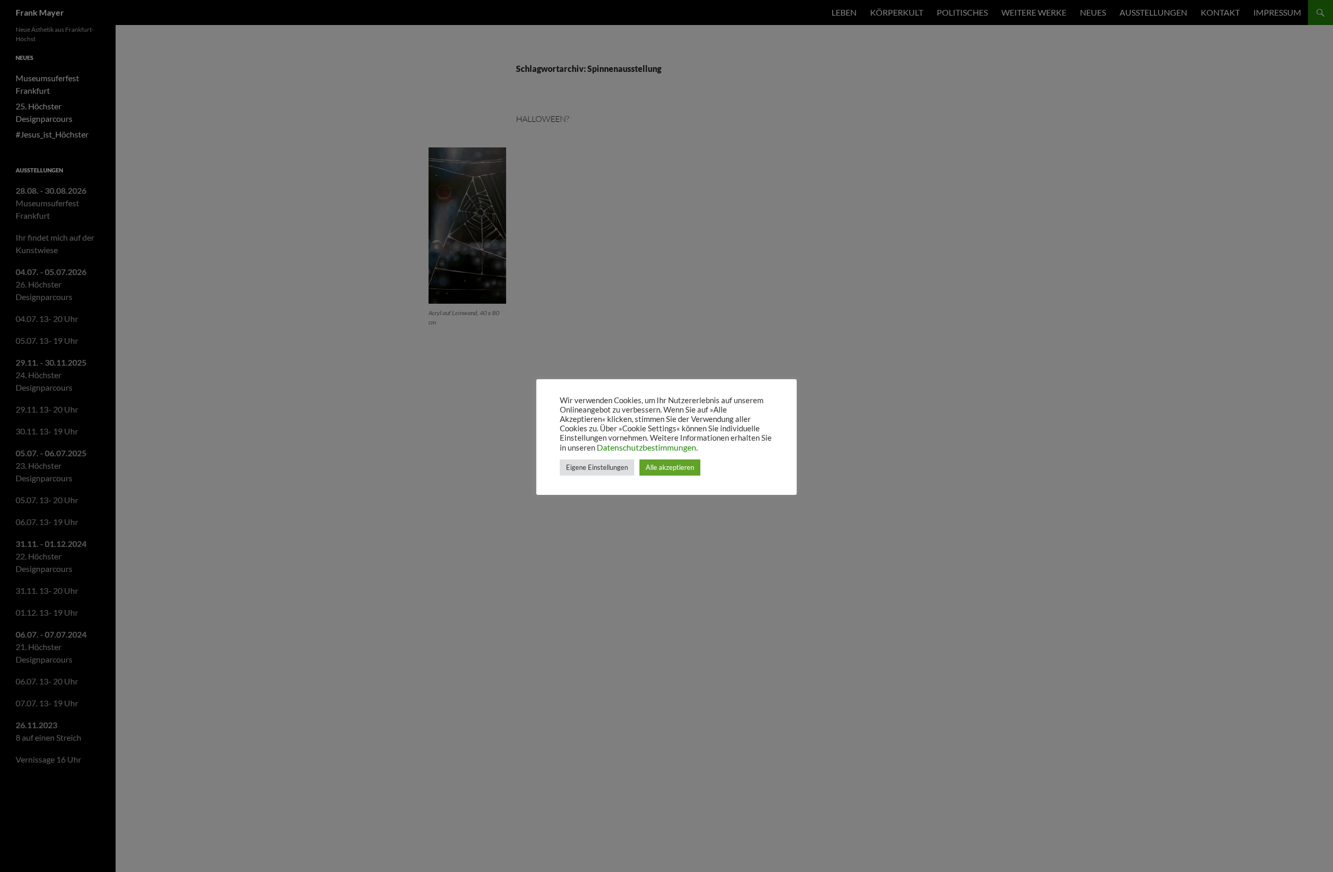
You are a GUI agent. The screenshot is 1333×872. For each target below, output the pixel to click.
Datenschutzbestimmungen (646, 447)
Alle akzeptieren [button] (670, 467)
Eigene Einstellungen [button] (597, 467)
